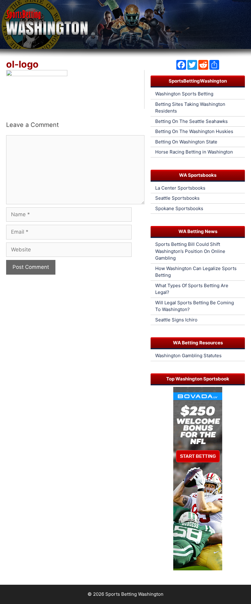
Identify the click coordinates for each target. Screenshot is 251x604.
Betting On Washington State (186, 142)
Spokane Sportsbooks (179, 208)
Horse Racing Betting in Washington (194, 152)
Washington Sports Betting (184, 94)
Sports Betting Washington (134, 594)
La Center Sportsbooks (180, 188)
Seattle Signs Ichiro (176, 320)
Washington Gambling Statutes (188, 355)
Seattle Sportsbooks (177, 198)
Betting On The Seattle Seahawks (191, 121)
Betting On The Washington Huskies (194, 131)
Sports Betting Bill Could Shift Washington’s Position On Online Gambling (190, 251)
